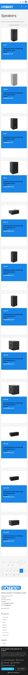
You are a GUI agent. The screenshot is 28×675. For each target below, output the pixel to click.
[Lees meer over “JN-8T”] (21, 67)
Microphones (6, 635)
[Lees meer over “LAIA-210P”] (21, 510)
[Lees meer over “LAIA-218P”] (21, 554)
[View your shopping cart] (26, 7)
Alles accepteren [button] (7, 668)
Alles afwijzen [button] (21, 668)
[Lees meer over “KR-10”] (21, 155)
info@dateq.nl (7, 605)
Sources (4, 627)
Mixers (4, 622)
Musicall (5, 625)
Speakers (5, 630)
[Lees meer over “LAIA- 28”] (21, 244)
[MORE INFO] (24, 67)
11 (18, 574)
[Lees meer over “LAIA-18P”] (21, 377)
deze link (5, 52)
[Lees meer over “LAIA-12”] (21, 288)
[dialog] (14, 661)
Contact (4, 646)
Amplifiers (5, 619)
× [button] (26, 648)
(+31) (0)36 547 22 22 (8, 603)
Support (4, 643)
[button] (14, 672)
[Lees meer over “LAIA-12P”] (21, 333)
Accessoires (5, 617)
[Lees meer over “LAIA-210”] (21, 465)
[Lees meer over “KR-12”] (21, 200)
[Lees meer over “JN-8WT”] (21, 111)
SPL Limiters (5, 632)
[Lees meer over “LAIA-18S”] (21, 421)
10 (14, 574)
